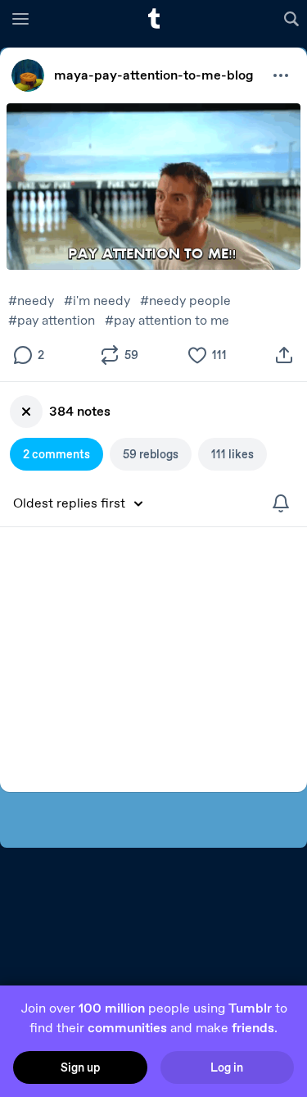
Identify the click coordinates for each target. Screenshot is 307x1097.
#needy (31, 300)
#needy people (185, 300)
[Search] (293, 18)
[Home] (154, 18)
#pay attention (51, 320)
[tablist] (153, 454)
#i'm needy (97, 300)
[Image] (153, 186)
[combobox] (84, 503)
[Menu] (20, 18)
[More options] (280, 75)
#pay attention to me (167, 320)
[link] (27, 75)
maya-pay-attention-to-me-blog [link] (154, 75)
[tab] (56, 454)
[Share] (284, 355)
